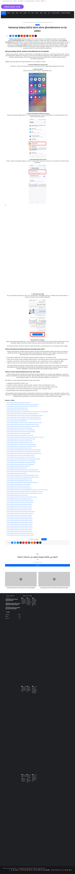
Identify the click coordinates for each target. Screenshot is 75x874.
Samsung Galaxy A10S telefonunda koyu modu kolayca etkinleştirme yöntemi (23, 424)
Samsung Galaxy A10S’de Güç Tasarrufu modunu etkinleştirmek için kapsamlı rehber (24, 422)
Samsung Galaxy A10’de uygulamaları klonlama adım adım (19, 484)
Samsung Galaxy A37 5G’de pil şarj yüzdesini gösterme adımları (20, 502)
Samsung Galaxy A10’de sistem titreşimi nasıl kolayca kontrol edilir (20, 455)
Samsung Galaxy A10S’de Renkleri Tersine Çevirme (17, 409)
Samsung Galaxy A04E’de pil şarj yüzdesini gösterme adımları (20, 522)
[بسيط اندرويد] (12, 6)
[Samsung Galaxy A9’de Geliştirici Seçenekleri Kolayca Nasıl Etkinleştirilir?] (23, 818)
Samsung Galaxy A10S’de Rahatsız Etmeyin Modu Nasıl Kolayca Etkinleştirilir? (23, 404)
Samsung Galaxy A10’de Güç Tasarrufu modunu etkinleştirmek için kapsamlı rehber (24, 453)
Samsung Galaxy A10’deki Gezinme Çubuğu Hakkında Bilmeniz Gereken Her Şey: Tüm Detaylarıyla (27, 489)
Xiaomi (6, 616)
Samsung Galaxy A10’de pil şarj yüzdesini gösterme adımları (19, 478)
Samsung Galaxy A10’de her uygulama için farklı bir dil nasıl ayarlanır (21, 460)
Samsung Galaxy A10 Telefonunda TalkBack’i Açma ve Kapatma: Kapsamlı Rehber (23, 458)
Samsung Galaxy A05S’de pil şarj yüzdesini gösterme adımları (20, 518)
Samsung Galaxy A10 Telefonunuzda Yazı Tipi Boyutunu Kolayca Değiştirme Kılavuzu (24, 493)
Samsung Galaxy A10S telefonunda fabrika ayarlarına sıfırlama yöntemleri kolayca (24, 449)
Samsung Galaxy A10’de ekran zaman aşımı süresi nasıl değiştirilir (20, 464)
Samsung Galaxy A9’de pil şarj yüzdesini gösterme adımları (19, 498)
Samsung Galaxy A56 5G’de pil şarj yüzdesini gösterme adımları (20, 500)
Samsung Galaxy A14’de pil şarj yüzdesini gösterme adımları (19, 509)
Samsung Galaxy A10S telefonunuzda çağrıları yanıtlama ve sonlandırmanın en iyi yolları (25, 437)
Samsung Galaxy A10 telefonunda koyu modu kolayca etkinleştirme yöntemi (22, 475)
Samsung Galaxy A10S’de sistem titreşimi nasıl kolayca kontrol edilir (21, 438)
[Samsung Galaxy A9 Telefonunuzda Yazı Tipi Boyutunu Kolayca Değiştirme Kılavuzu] (29, 818)
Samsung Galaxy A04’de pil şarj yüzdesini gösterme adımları (19, 526)
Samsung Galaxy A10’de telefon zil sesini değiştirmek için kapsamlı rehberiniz (23, 477)
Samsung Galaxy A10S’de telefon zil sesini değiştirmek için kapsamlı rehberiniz (23, 426)
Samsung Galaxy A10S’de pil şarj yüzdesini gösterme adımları (19, 440)
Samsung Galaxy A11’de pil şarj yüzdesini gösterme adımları (19, 515)
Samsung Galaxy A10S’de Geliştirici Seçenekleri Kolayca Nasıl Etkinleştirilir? (22, 413)
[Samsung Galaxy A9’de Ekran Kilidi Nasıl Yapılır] (23, 730)
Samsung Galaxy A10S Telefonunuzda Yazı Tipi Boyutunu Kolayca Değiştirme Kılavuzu (25, 415)
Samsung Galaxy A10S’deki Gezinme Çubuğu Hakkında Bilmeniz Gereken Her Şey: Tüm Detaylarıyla (27, 411)
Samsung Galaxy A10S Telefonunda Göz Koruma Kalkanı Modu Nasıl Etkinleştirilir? (24, 417)
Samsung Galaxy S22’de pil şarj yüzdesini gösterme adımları (19, 517)
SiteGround (43, 868)
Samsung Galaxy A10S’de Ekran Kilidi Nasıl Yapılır (17, 408)
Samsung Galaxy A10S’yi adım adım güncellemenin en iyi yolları (20, 435)
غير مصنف (7, 618)
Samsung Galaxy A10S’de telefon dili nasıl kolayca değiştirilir (19, 428)
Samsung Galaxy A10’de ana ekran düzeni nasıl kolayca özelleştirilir (21, 457)
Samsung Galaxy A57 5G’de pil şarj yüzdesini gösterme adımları (20, 533)
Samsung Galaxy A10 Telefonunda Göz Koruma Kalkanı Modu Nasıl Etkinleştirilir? (23, 451)
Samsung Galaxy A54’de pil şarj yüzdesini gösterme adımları (19, 520)
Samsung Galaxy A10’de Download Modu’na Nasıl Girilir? (18, 466)
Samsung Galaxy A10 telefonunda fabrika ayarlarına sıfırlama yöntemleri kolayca (23, 471)
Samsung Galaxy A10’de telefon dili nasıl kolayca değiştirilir (19, 487)
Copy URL (44, 539)
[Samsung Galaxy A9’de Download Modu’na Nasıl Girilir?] (23, 601)
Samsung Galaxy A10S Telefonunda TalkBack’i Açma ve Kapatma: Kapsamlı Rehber (24, 419)
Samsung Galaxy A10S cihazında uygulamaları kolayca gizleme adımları (21, 446)
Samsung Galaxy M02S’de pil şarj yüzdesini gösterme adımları (20, 527)
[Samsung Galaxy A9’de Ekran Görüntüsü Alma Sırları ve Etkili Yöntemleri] (34, 641)
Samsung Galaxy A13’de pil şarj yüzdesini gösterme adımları (19, 504)
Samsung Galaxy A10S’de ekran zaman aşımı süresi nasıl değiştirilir (21, 429)
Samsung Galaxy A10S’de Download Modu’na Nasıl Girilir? (19, 402)
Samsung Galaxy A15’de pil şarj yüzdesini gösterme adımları (19, 506)
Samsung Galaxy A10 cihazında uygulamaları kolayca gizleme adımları (21, 462)
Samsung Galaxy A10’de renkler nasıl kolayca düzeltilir (18, 486)
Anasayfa (24, 22)
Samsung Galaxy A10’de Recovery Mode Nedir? (17, 473)
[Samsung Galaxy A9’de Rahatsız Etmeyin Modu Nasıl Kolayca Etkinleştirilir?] (29, 641)
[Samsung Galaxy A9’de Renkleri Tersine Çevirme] (29, 730)
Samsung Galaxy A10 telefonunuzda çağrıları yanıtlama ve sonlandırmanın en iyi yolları (25, 491)
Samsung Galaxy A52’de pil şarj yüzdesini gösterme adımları (19, 531)
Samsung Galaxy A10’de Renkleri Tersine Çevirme (17, 495)
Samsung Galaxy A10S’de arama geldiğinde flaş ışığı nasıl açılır (20, 442)
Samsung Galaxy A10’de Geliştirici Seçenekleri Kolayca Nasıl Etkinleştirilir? (22, 482)
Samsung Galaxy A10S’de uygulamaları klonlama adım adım (19, 448)
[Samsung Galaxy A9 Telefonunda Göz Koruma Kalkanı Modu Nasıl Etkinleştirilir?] (34, 818)
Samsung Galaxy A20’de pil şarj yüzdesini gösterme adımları (19, 529)
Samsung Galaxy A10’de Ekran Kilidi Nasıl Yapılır (17, 468)
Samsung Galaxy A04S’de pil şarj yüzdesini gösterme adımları (20, 524)
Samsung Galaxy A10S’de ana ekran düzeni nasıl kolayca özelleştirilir (21, 431)
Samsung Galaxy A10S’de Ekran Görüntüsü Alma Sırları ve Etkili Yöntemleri (22, 406)
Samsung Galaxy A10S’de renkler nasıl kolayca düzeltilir (18, 433)
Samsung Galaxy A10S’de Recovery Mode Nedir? (17, 420)
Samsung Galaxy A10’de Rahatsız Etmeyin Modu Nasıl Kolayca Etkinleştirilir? (22, 469)
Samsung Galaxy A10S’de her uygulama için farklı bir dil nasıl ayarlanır (21, 444)
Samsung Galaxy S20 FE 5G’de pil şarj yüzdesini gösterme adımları (21, 511)
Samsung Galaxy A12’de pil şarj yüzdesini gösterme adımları (19, 507)
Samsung (28, 22)
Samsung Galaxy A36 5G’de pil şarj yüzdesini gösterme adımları (20, 535)
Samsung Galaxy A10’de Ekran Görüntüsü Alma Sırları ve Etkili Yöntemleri (22, 497)
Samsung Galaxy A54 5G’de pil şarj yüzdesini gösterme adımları (20, 513)
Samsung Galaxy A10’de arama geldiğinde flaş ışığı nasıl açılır (19, 480)
